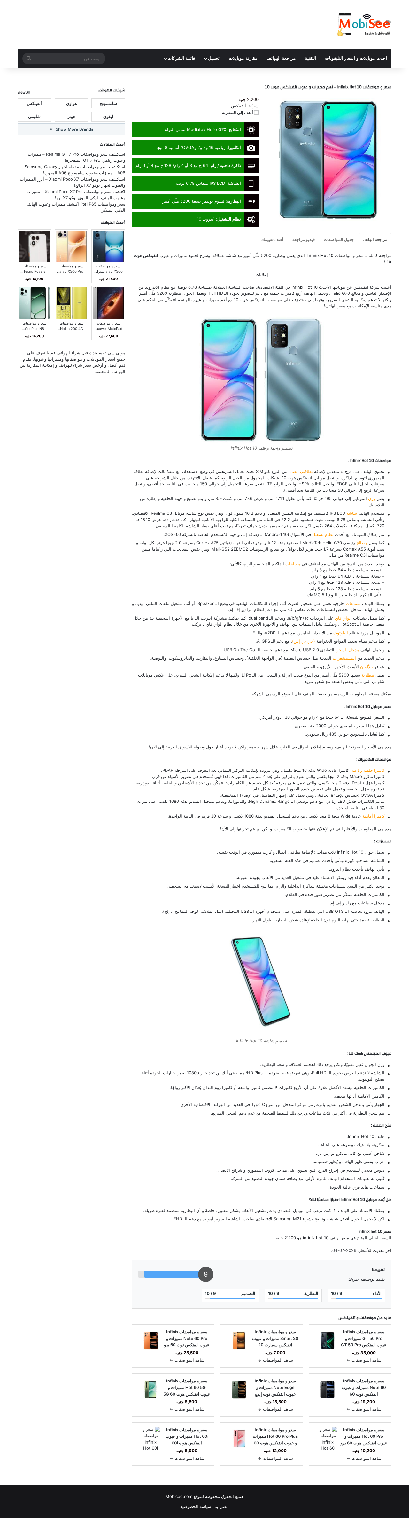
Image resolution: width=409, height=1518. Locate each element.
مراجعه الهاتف (375, 239)
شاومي (34, 116)
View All (24, 92)
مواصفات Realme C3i (364, 555)
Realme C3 (161, 513)
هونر (71, 116)
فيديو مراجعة (303, 239)
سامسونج (108, 103)
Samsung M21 (287, 1218)
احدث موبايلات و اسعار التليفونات (356, 58)
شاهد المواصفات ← (364, 1360)
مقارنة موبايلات (243, 58)
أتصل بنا (221, 1506)
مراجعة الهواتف (281, 58)
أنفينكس (346, 1318)
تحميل (214, 58)
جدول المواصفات (339, 239)
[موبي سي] (363, 24)
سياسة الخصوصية (195, 1506)
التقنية (310, 58)
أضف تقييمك (272, 239)
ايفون (108, 116)
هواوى (71, 103)
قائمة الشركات (181, 58)
